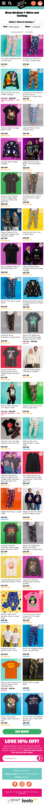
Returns (22, 777)
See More (22, 731)
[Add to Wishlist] (19, 37)
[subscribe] (39, 758)
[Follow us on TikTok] (29, 784)
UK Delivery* (22, 770)
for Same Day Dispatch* (22, 774)
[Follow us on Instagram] (22, 784)
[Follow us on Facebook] (15, 784)
